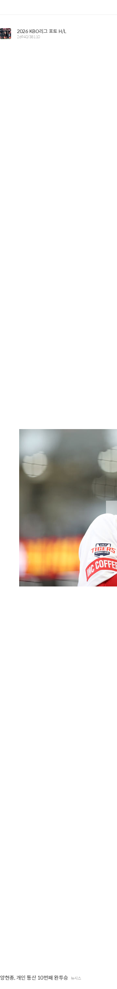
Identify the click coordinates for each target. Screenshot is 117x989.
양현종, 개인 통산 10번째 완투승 (34, 978)
